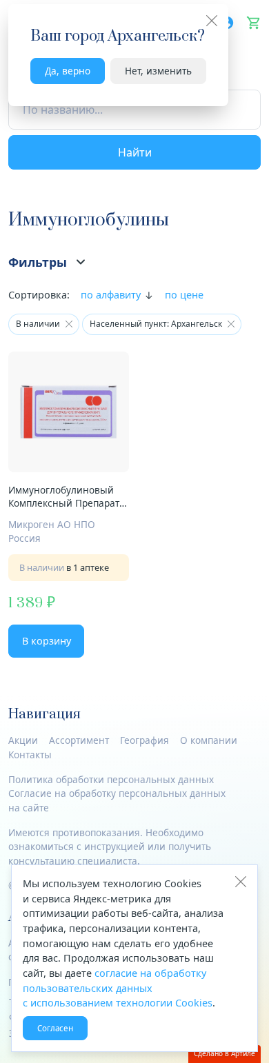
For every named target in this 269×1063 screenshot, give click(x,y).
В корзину (46, 640)
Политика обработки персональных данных (111, 779)
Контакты (30, 754)
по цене (184, 294)
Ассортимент (79, 740)
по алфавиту (111, 294)
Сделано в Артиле (224, 1053)
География (144, 740)
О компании (208, 740)
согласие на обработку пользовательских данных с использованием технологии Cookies (117, 987)
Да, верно (67, 70)
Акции (23, 740)
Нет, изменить (158, 70)
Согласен (55, 1028)
